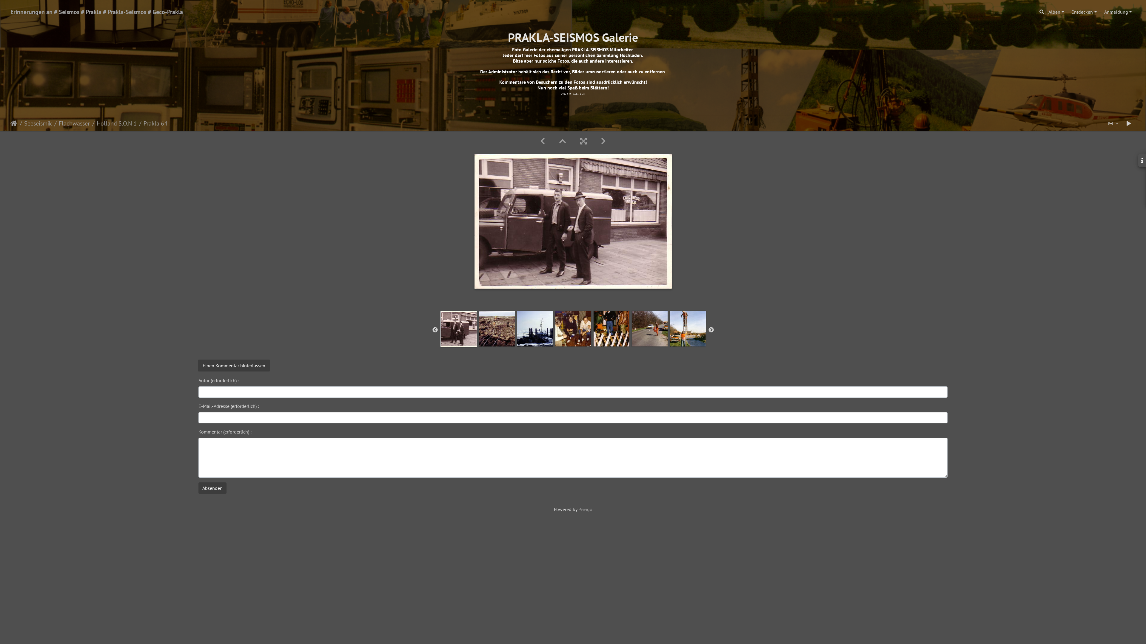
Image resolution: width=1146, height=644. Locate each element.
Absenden (212, 488)
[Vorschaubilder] (562, 141)
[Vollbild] (583, 141)
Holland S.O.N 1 (117, 123)
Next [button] (711, 330)
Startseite (13, 123)
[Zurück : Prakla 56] (542, 141)
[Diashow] (1129, 123)
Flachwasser (74, 123)
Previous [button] (435, 330)
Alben (1054, 12)
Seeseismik (38, 123)
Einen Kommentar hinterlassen (234, 366)
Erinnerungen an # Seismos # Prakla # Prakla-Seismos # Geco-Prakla (96, 12)
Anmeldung (1116, 12)
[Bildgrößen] (1113, 123)
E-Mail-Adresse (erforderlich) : (228, 406)
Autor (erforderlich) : (218, 380)
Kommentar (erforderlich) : (225, 432)
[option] (459, 329)
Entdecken (1082, 12)
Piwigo (585, 509)
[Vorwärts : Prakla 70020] (603, 141)
